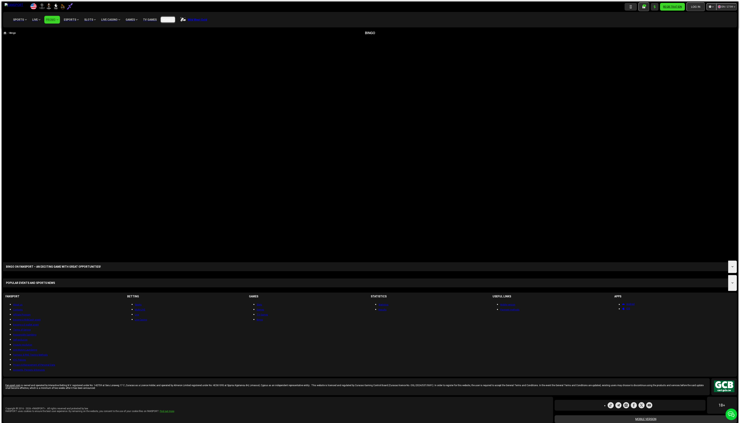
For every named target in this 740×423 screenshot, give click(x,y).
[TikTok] (611, 405)
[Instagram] (626, 405)
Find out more (167, 411)
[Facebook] (634, 405)
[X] (641, 405)
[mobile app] (631, 7)
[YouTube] (649, 405)
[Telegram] (618, 405)
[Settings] (711, 6)
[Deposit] (654, 7)
